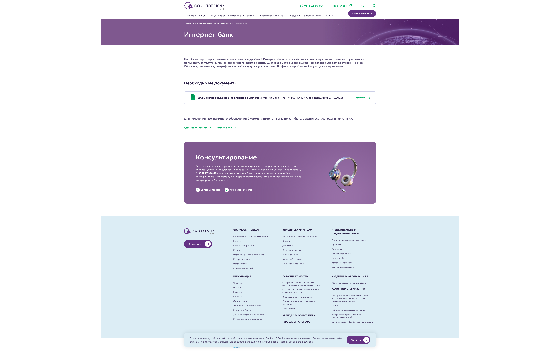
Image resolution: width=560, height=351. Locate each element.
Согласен (356, 340)
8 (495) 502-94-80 (311, 5)
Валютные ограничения (245, 245)
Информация (242, 276)
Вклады (237, 241)
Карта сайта (288, 308)
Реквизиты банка (242, 310)
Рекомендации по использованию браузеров (299, 302)
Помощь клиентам (295, 276)
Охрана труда (240, 301)
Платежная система (296, 321)
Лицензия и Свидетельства (247, 305)
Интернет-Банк (290, 254)
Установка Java (224, 127)
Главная (187, 23)
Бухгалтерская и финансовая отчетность (352, 322)
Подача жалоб (240, 263)
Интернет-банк (339, 5)
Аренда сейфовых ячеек (298, 315)
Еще (327, 15)
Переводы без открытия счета (248, 254)
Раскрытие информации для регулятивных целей (346, 316)
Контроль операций (243, 268)
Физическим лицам (195, 15)
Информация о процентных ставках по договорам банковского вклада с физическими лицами (350, 298)
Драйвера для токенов (195, 127)
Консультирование (242, 259)
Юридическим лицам (272, 15)
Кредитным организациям (305, 15)
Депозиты (287, 245)
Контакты (238, 296)
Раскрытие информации (348, 289)
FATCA (335, 305)
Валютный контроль (292, 259)
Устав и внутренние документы (249, 314)
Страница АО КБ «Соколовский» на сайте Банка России (300, 291)
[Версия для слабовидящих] (362, 5)
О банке (237, 283)
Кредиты (237, 250)
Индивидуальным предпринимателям (233, 15)
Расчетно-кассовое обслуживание (250, 236)
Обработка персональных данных (349, 310)
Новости (237, 287)
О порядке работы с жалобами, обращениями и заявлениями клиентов (302, 284)
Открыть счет (196, 244)
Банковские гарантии (293, 263)
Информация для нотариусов (297, 297)
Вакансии (238, 292)
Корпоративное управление (247, 319)
